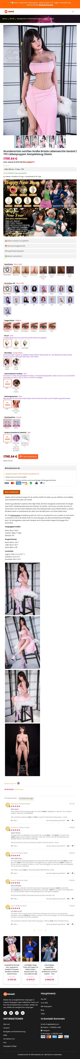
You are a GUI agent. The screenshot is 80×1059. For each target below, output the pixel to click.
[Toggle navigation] (73, 11)
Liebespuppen (15, 515)
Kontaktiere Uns (9, 1039)
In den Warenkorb (29, 456)
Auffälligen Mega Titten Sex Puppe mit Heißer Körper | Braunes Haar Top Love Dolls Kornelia (30, 969)
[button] (74, 80)
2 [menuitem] (41, 930)
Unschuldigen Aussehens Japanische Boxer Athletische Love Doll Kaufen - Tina (49, 969)
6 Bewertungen (19, 789)
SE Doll (12, 19)
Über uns (6, 1024)
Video (43, 1014)
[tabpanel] (40, 866)
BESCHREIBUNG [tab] (12, 492)
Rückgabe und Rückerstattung (14, 1032)
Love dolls (44, 1003)
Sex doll (43, 999)
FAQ (4, 1042)
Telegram (46, 1030)
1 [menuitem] (38, 930)
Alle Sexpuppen (46, 1006)
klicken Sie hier (46, 5)
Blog (42, 1010)
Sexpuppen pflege (10, 1046)
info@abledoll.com (52, 1024)
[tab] (10, 798)
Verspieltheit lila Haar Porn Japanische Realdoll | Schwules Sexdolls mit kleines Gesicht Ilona (11, 969)
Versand (6, 1028)
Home (4, 19)
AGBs (5, 1035)
